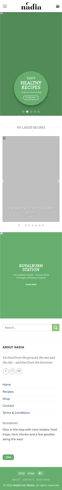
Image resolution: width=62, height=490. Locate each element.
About (16, 479)
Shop (6, 398)
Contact (8, 405)
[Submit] (55, 327)
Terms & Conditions (16, 412)
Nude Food (43, 479)
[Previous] (3, 181)
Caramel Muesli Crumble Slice (31, 211)
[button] (5, 6)
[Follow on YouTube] (19, 371)
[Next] (59, 181)
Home (7, 384)
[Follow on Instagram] (12, 371)
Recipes (8, 391)
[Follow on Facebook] (6, 371)
